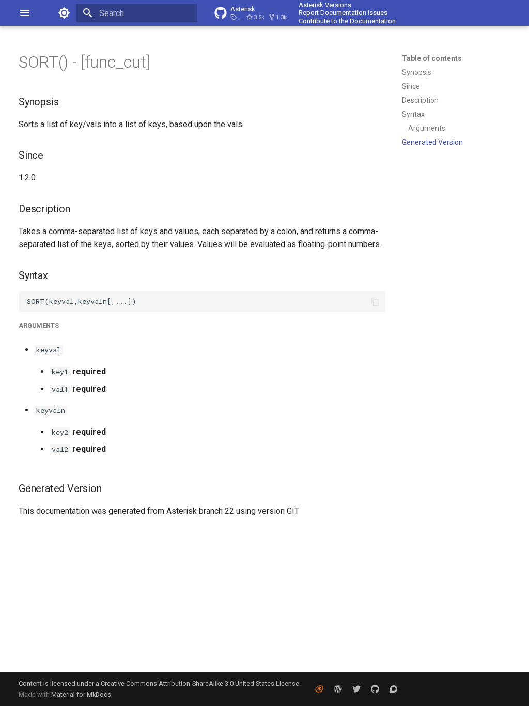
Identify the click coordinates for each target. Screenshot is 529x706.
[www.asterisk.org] (319, 689)
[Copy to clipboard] (375, 302)
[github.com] (375, 689)
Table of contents (432, 58)
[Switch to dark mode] (64, 13)
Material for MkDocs (81, 694)
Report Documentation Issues (343, 13)
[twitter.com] (356, 689)
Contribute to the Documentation (347, 21)
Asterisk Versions (325, 5)
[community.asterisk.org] (393, 689)
